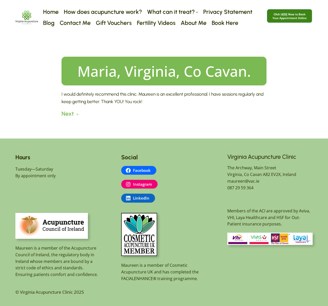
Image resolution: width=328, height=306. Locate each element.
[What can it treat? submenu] (197, 12)
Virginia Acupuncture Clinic (261, 156)
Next (67, 113)
